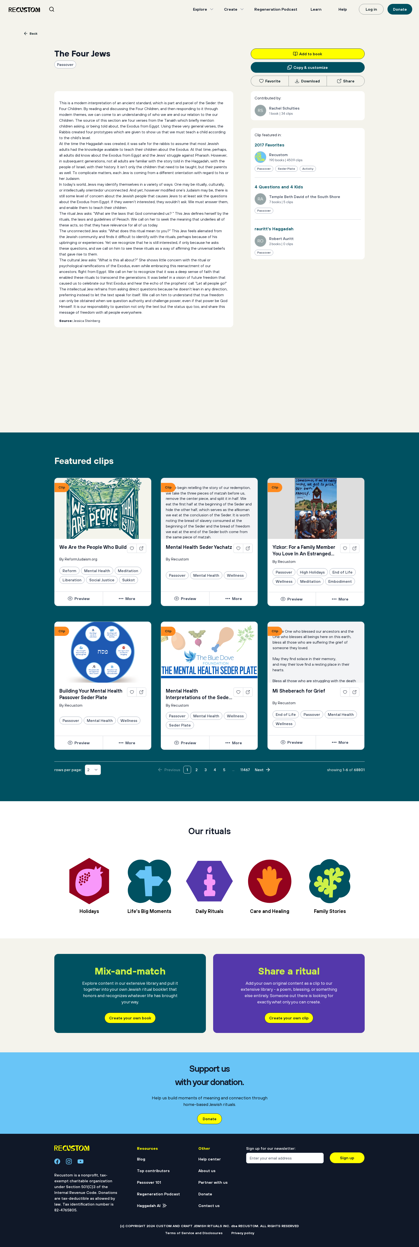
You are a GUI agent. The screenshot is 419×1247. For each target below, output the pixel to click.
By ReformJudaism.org (78, 559)
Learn (316, 9)
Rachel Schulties (284, 108)
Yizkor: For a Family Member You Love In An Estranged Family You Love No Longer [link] (304, 550)
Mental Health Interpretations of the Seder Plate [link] (198, 694)
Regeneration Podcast (275, 9)
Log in (371, 9)
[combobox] (57, 9)
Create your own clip (289, 1018)
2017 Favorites (269, 144)
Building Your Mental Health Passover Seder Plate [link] (90, 694)
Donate (400, 9)
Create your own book (130, 1018)
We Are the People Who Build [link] (93, 547)
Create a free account (209, 1189)
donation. (262, 1224)
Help (342, 9)
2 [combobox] (88, 769)
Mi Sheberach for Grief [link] (299, 691)
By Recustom (177, 559)
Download (310, 81)
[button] (79, 598)
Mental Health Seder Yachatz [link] (199, 547)
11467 (245, 769)
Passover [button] (65, 64)
